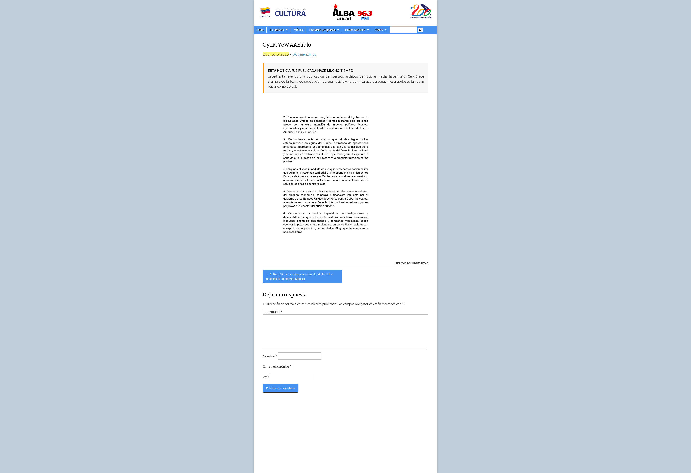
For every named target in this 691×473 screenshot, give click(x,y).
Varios (379, 29)
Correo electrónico (277, 366)
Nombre (270, 356)
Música (298, 29)
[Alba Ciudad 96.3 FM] (345, 13)
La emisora (277, 29)
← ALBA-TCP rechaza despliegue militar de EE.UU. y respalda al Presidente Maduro (299, 276)
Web (266, 377)
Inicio (260, 29)
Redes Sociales (355, 29)
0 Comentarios (304, 54)
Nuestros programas (322, 29)
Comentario (272, 312)
